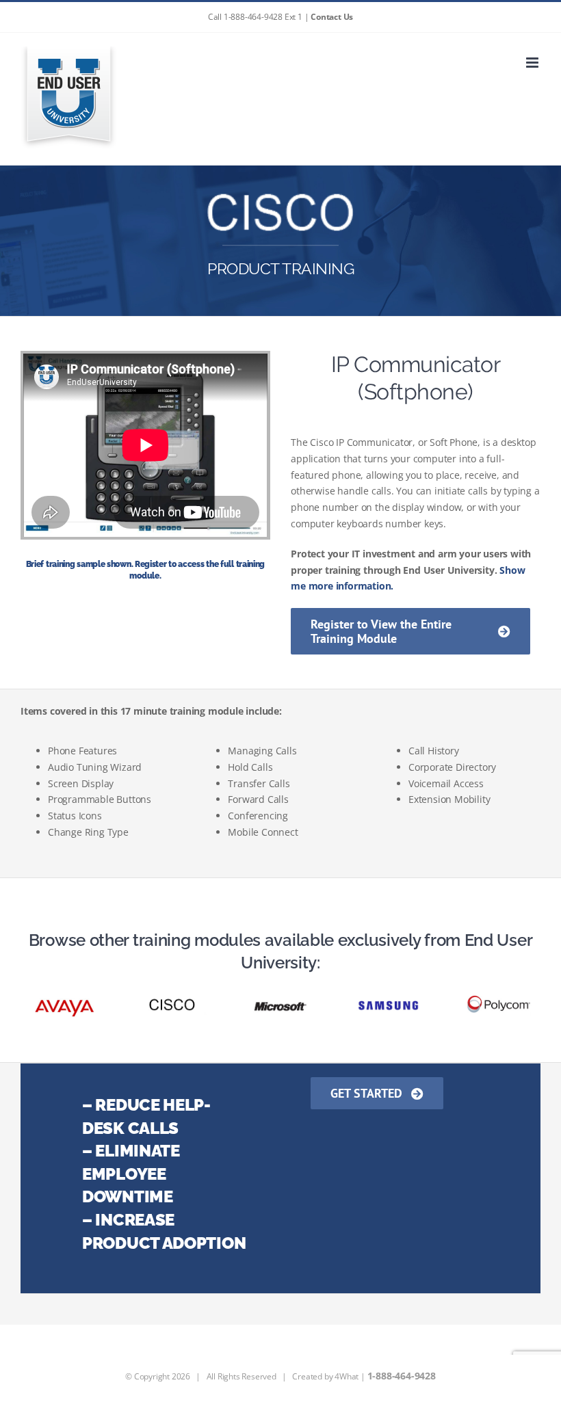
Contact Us (332, 17)
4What (346, 1376)
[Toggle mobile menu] (533, 62)
